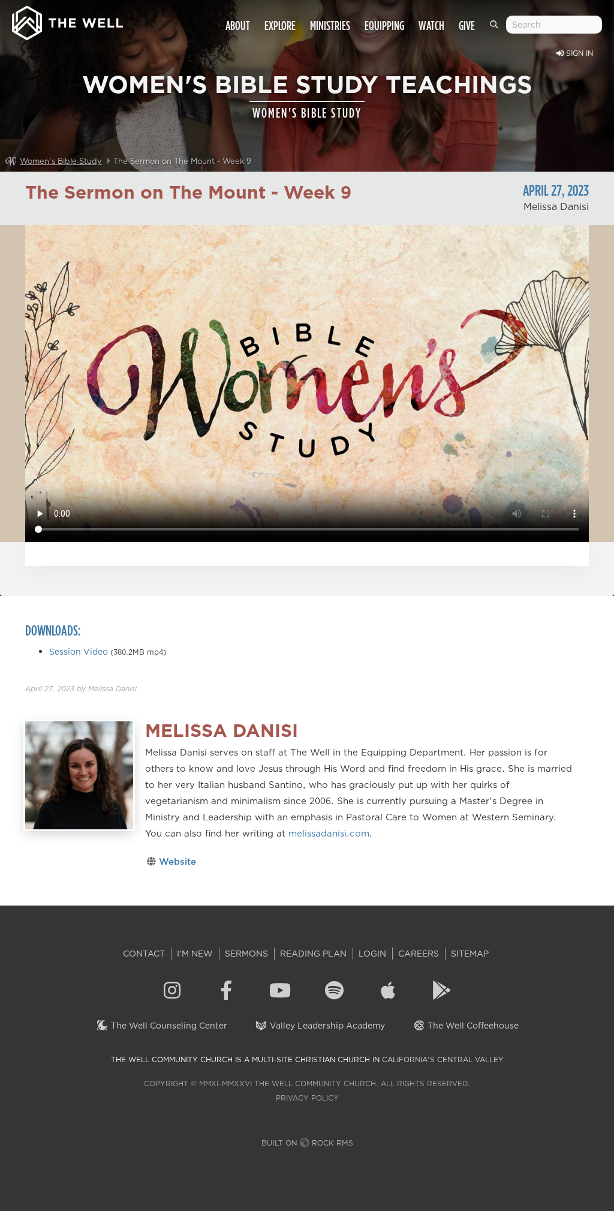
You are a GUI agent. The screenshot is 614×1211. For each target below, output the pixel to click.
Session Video (78, 652)
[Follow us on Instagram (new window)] (172, 992)
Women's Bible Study (61, 160)
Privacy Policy (307, 1098)
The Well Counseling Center (168, 1026)
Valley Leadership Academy (326, 1026)
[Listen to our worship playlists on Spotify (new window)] (334, 992)
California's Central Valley (443, 1059)
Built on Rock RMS (307, 1143)
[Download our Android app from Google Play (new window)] (442, 992)
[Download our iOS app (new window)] (388, 992)
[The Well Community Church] (67, 20)
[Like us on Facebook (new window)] (226, 992)
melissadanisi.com (328, 833)
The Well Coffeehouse (472, 1026)
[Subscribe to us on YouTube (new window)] (280, 992)
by (81, 689)
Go (496, 29)
